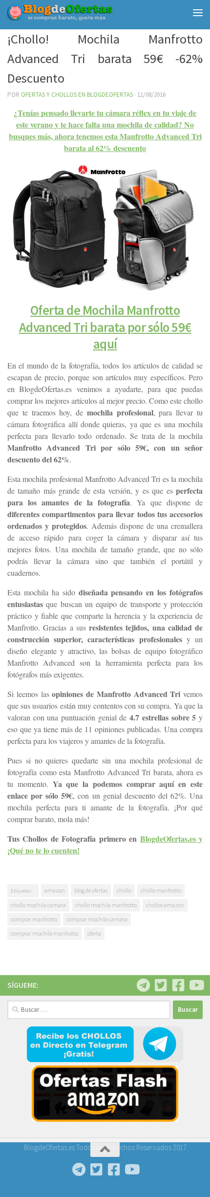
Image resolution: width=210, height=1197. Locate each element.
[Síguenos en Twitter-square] (161, 985)
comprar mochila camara (96, 919)
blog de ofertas (90, 890)
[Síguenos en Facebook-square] (178, 985)
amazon (54, 890)
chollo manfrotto (161, 890)
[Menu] (198, 12)
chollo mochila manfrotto (106, 905)
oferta (94, 933)
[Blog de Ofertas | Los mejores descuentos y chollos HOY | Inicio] (77, 12)
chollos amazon (165, 905)
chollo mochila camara (38, 905)
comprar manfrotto (34, 919)
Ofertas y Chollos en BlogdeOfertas (77, 94)
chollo (124, 890)
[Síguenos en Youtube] (196, 985)
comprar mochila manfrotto (44, 933)
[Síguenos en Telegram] (143, 985)
